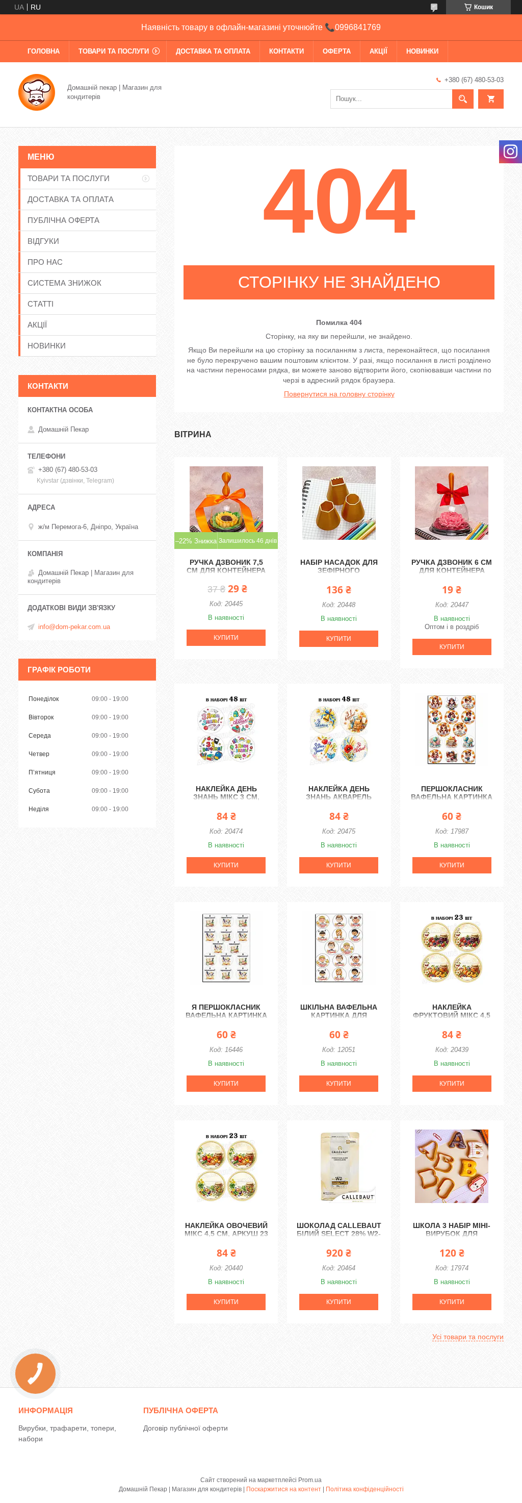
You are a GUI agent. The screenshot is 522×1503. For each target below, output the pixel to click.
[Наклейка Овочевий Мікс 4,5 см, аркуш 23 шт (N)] (226, 1166)
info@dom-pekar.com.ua (74, 627)
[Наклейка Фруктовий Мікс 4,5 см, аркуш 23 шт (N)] (452, 948)
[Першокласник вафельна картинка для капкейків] (452, 729)
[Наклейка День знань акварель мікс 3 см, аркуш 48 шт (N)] (338, 729)
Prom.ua (310, 1480)
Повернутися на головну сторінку (339, 394)
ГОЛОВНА (44, 51)
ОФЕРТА (337, 51)
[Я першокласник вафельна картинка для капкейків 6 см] (226, 948)
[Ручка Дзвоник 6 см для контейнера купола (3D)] (452, 503)
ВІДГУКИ (43, 241)
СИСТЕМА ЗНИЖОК (64, 283)
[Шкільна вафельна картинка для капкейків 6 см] (338, 948)
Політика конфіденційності (365, 1489)
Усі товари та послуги (468, 1337)
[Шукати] (463, 99)
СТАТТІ (41, 303)
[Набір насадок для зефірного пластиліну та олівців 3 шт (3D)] (338, 503)
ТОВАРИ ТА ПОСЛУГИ (114, 51)
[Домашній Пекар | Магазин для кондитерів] (36, 91)
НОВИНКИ (422, 51)
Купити (226, 637)
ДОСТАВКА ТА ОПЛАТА (213, 51)
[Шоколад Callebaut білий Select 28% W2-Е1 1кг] (338, 1166)
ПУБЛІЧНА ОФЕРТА (63, 220)
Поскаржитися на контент (283, 1489)
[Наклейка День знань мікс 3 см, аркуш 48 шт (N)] (226, 729)
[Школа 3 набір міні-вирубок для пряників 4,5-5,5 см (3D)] (452, 1166)
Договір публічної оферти (185, 1428)
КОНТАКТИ (286, 51)
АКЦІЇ (378, 51)
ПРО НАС (45, 262)
